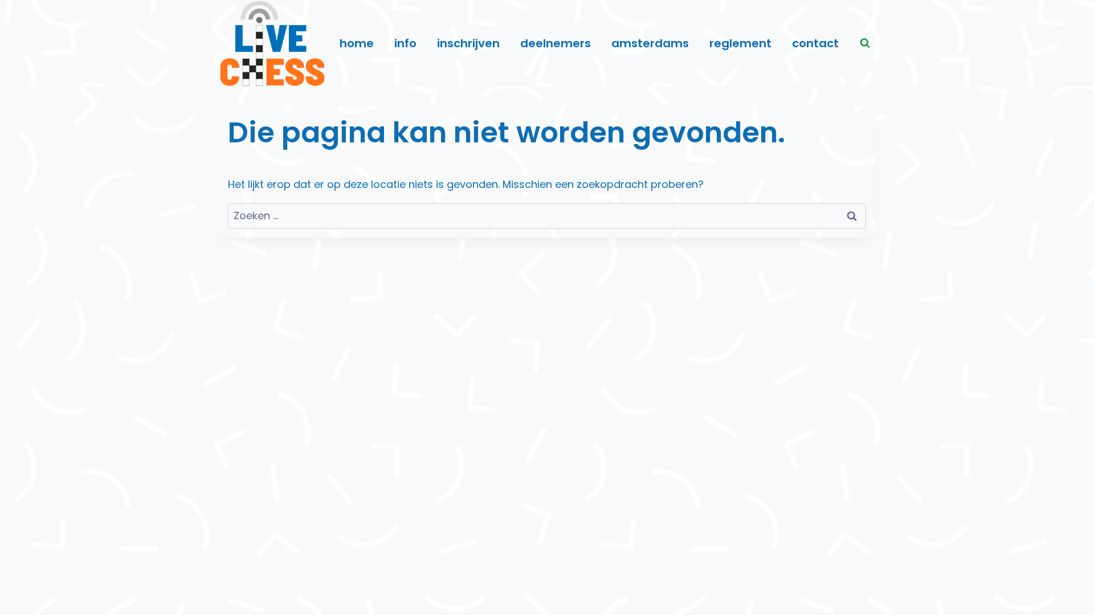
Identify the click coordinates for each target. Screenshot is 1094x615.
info (405, 43)
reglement (740, 43)
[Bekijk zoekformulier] (865, 43)
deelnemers (555, 43)
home (357, 43)
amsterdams (650, 43)
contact (815, 43)
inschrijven (468, 43)
